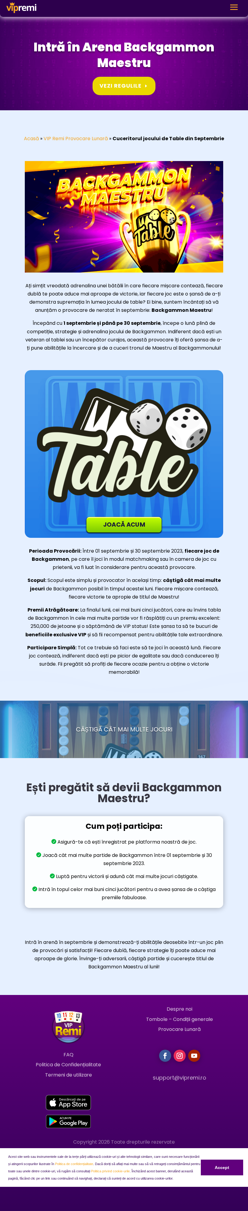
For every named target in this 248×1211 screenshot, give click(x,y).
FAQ (68, 1054)
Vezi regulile (121, 85)
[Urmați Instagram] (180, 1056)
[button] (174, 1179)
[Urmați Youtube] (194, 1056)
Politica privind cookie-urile (110, 1171)
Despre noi (179, 1009)
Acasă (31, 138)
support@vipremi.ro (179, 1077)
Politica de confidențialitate (74, 1164)
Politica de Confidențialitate (68, 1064)
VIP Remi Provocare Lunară (76, 138)
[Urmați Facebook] (165, 1056)
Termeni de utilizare (68, 1074)
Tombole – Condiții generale (179, 1019)
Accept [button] (222, 1167)
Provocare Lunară (179, 1029)
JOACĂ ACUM (124, 524)
